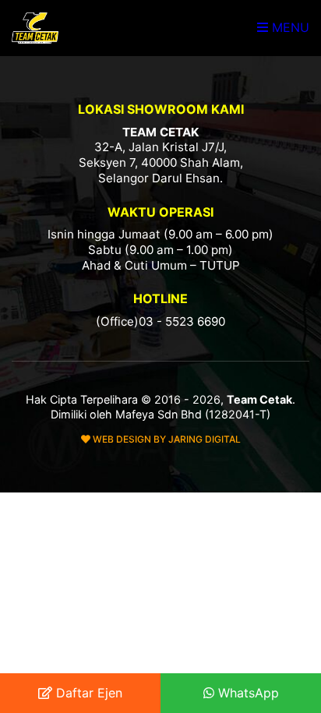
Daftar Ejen (87, 693)
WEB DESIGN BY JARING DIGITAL (165, 439)
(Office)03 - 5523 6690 (160, 321)
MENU (288, 27)
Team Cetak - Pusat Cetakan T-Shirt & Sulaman (35, 28)
